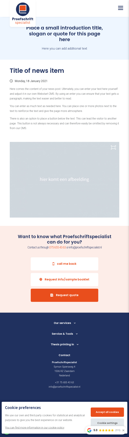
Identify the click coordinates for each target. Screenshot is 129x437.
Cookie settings (107, 423)
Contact (64, 355)
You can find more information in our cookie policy (34, 427)
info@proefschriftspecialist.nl (64, 386)
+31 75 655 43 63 (64, 382)
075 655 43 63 (57, 247)
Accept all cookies (107, 412)
